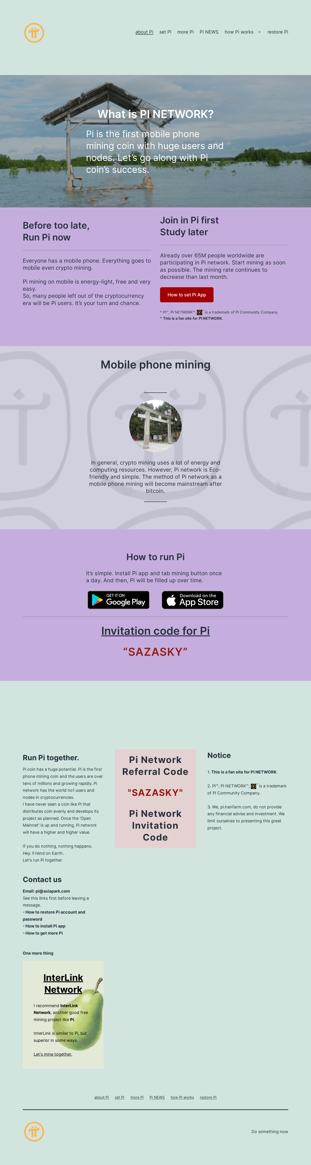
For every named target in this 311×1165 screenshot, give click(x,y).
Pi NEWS (209, 32)
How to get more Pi (44, 933)
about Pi (144, 32)
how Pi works (239, 32)
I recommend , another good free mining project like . (61, 1012)
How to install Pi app (45, 926)
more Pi (185, 32)
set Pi (165, 32)
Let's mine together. (53, 1054)
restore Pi (278, 32)
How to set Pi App (187, 295)
